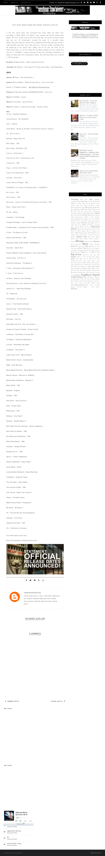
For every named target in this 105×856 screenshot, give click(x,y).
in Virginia (93, 231)
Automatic (92, 205)
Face (87, 221)
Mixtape (80, 240)
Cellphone (94, 209)
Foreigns (97, 221)
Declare (93, 213)
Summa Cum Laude (88, 268)
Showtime (73, 262)
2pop (90, 199)
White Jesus (96, 283)
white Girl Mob (84, 283)
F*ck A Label (81, 221)
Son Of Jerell (96, 264)
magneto (73, 236)
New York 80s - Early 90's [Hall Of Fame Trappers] (88, 102)
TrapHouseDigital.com (78, 277)
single (72, 264)
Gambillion (90, 225)
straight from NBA (85, 266)
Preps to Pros (81, 257)
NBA (86, 246)
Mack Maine (21, 35)
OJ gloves (90, 248)
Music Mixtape (95, 244)
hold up (87, 227)
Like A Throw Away (90, 235)
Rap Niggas (96, 257)
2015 (86, 199)
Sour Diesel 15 (75, 266)
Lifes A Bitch (80, 235)
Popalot (73, 257)
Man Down (91, 236)
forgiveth (73, 223)
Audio (85, 205)
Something (78, 264)
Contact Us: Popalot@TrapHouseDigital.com (64, 2)
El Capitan (96, 219)
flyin (92, 221)
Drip (82, 219)
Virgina (93, 279)
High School (75, 227)
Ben (99, 207)
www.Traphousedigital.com (79, 285)
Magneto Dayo (82, 237)
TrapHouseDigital (32, 593)
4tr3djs (90, 201)
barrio (98, 205)
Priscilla (89, 257)
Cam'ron (44, 45)
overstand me (75, 250)
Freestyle (91, 223)
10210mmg (74, 199)
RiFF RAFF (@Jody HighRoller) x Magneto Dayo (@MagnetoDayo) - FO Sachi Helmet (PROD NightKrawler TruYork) (89, 154)
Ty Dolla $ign (75, 279)
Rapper (73, 259)
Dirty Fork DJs (75, 215)
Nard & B (82, 246)
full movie (78, 225)
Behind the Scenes (91, 207)
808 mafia (82, 203)
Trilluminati (90, 277)
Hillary (82, 227)
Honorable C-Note (94, 229)
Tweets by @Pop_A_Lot (79, 61)
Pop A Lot (96, 252)
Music (85, 243)
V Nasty (82, 279)
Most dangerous (76, 244)
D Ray (85, 213)
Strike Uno (94, 37)
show (98, 260)
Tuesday (97, 277)
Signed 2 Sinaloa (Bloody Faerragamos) (88, 262)
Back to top (95, 853)
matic (98, 237)
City (82, 211)
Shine (93, 260)
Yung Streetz (95, 287)
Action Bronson (91, 203)
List (99, 235)
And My (79, 205)
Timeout (92, 272)
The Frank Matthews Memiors (88, 270)
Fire (90, 221)
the (72, 270)
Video (88, 279)
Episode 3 (74, 221)
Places (98, 250)
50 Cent (22, 40)
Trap (72, 275)
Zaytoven (74, 289)
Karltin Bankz (83, 233)
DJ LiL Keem (96, 215)
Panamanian (87, 250)
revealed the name (39, 40)
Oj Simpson (96, 248)
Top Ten (97, 272)
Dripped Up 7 (88, 219)
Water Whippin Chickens (78, 281)
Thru (87, 272)
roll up (85, 258)
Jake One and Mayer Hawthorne (50, 52)
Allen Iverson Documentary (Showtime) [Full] (88, 172)
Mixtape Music (89, 241)
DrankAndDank (75, 219)
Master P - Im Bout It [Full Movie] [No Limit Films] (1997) (88, 117)
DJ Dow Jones (87, 215)
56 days (95, 201)
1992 (81, 199)
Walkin (98, 279)
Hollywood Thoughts (83, 229)
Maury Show (79, 238)
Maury (73, 238)
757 (77, 203)
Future (84, 225)
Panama (81, 250)
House (72, 231)
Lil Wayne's (31, 35)
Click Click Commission (92, 211)
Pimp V (93, 250)
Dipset (40, 50)
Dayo (88, 213)
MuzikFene (74, 246)
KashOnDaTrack (92, 233)
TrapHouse (77, 275)
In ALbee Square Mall (82, 231)
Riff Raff (79, 258)
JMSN (77, 233)
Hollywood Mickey (82, 37)
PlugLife (83, 252)
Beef (83, 207)
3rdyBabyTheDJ (75, 201)
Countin (80, 213)
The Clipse (76, 270)
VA (85, 279)
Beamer (79, 207)
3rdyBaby (97, 199)
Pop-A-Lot (76, 254)
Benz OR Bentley (76, 209)
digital (97, 213)
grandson (97, 225)
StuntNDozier (78, 268)
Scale (89, 260)
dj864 (72, 217)
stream (93, 266)
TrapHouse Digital (90, 274)
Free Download (82, 223)
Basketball (74, 207)
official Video (82, 248)
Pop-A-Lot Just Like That (91, 254)
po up (89, 252)
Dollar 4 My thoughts (92, 217)
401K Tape (84, 201)
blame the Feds (86, 209)
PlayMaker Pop (75, 252)
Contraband (74, 213)
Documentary (79, 217)
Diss (81, 215)
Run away (82, 260)
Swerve (98, 268)
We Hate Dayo (90, 281)
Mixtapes (97, 241)
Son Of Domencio (86, 264)
